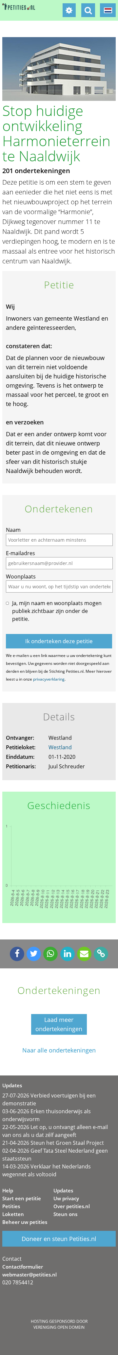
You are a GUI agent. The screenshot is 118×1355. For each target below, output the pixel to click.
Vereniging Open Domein (59, 1327)
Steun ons (65, 1214)
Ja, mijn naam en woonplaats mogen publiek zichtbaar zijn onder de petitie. (57, 610)
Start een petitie (21, 1198)
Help (7, 1190)
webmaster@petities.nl (29, 1274)
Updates (63, 1190)
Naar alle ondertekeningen (59, 1050)
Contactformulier (22, 1266)
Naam (13, 529)
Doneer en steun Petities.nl (59, 1239)
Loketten (13, 1214)
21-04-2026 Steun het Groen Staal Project (53, 1142)
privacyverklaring (49, 679)
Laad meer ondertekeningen (58, 1024)
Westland (60, 747)
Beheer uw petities (24, 1222)
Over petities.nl (71, 1206)
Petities (11, 1206)
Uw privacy (66, 1198)
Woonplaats (21, 576)
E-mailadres (20, 553)
